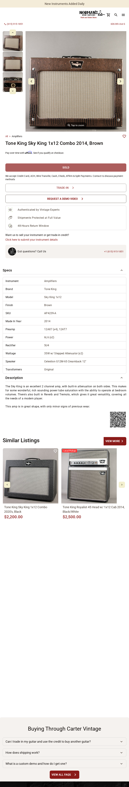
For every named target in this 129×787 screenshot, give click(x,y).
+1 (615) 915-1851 (114, 251)
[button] (64, 270)
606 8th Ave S (118, 24)
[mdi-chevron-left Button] (7, 485)
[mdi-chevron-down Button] (13, 91)
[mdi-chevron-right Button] (122, 485)
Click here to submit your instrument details (31, 239)
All (6, 136)
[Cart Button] (108, 15)
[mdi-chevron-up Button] (13, 32)
